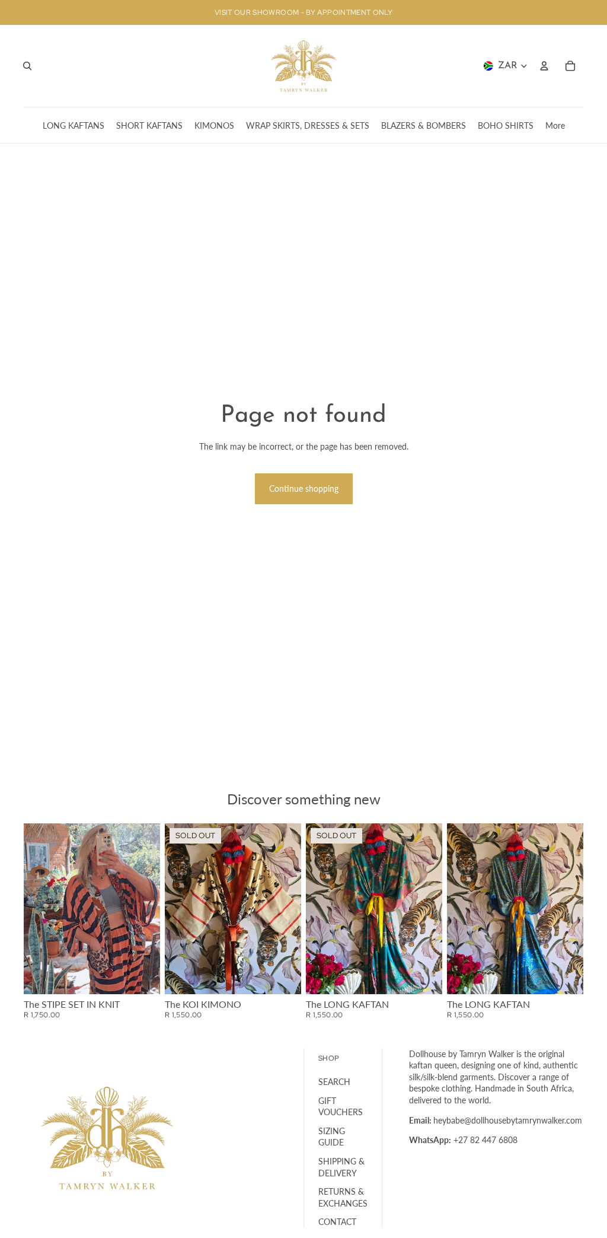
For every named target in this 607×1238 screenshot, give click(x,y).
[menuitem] (555, 125)
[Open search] (27, 66)
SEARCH (334, 1082)
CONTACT (337, 1222)
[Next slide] (151, 909)
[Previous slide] (33, 909)
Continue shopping (303, 488)
